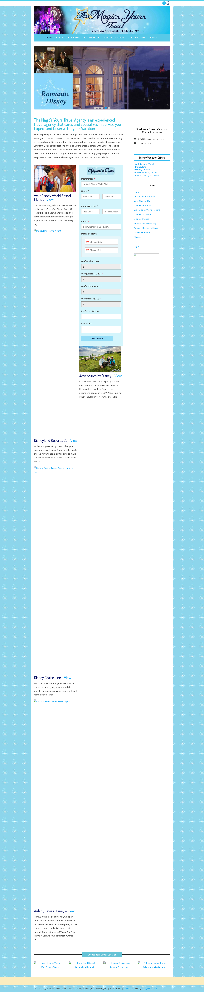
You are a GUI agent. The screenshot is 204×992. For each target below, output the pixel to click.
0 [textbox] (83, 279)
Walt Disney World (50, 967)
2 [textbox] (83, 266)
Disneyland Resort (143, 214)
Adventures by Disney (145, 223)
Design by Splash (149, 988)
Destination (88, 178)
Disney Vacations (113, 37)
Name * (85, 191)
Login (136, 246)
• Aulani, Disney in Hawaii (146, 175)
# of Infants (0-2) (91, 298)
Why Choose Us (92, 37)
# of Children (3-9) (91, 286)
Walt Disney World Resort (147, 209)
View (50, 199)
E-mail (85, 221)
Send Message (97, 338)
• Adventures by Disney (146, 172)
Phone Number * (89, 206)
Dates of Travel (89, 233)
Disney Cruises (141, 218)
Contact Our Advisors (68, 37)
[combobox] (101, 266)
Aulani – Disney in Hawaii (146, 227)
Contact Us (128, 988)
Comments (87, 323)
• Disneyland (140, 166)
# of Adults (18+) (90, 261)
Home (49, 37)
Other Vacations (136, 37)
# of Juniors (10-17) (92, 273)
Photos (154, 37)
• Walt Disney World (144, 164)
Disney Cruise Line (119, 967)
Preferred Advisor (90, 311)
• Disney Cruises (142, 169)
